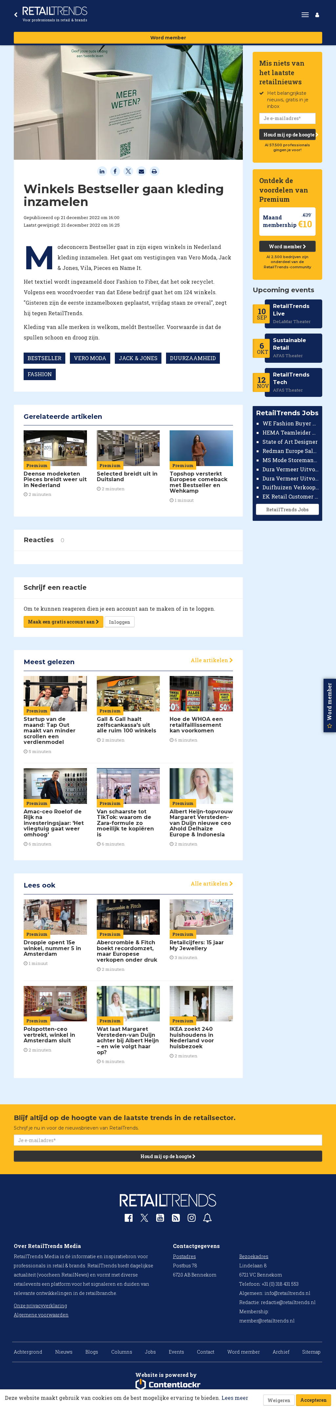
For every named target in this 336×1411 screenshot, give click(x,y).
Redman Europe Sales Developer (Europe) (290, 450)
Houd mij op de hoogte (289, 135)
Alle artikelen (210, 660)
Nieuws (64, 1352)
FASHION (40, 374)
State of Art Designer (290, 441)
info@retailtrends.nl (287, 1293)
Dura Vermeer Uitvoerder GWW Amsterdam (290, 469)
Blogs (91, 1352)
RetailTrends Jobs (287, 509)
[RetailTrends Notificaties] (207, 1219)
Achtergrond (28, 1352)
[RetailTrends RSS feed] (176, 1219)
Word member (168, 38)
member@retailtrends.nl (267, 1321)
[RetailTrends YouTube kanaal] (160, 1219)
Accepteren (313, 1400)
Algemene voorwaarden (41, 1315)
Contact (205, 1352)
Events (176, 1352)
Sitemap (311, 1352)
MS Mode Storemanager (290, 460)
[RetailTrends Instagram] (192, 1219)
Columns (121, 1352)
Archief (281, 1352)
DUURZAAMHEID (193, 358)
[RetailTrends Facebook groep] (129, 1219)
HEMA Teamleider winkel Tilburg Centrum (290, 432)
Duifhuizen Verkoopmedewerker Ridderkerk (290, 487)
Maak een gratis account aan (62, 622)
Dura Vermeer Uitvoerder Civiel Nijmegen (290, 478)
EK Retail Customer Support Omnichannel (290, 496)
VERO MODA (90, 358)
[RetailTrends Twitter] (144, 1220)
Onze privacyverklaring (40, 1305)
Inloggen (119, 622)
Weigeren (278, 1400)
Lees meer (234, 1397)
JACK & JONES (138, 358)
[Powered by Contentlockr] (168, 1385)
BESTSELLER (44, 358)
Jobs (150, 1352)
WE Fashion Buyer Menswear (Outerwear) (290, 423)
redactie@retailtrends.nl (288, 1302)
